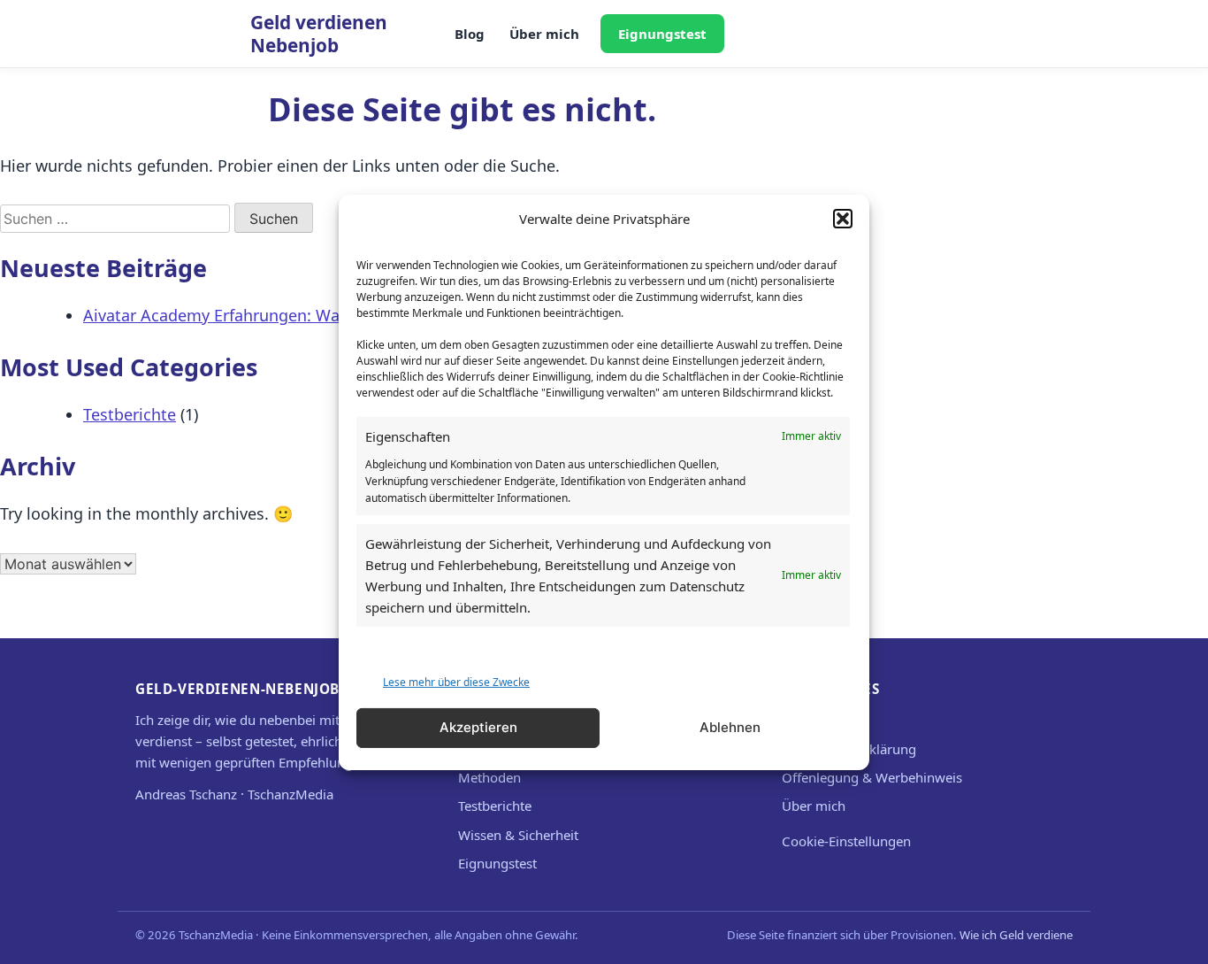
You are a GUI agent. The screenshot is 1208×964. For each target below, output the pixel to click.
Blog (470, 33)
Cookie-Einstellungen (846, 841)
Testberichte (129, 414)
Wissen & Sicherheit (518, 835)
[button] (843, 218)
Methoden (489, 777)
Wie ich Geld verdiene (1016, 935)
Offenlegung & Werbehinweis (872, 777)
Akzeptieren (478, 727)
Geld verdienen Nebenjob (318, 34)
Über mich (544, 33)
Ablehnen (730, 727)
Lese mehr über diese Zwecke (456, 681)
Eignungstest (662, 33)
